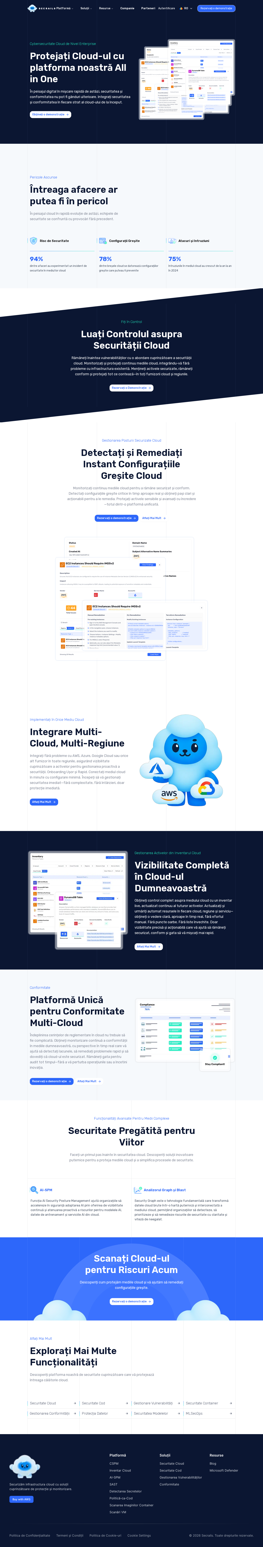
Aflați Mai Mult (151, 518)
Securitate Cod (171, 1470)
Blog (213, 1463)
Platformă (63, 8)
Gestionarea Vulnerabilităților (181, 1477)
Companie (127, 8)
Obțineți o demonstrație (48, 114)
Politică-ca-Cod (121, 1498)
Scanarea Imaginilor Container (131, 1505)
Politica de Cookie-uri (105, 1535)
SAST (113, 1484)
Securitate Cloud (172, 1463)
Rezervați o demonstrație (216, 8)
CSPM (114, 1463)
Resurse (104, 8)
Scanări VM (118, 1512)
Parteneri (148, 8)
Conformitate (169, 1484)
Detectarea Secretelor (126, 1491)
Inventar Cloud (120, 1470)
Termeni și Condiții (69, 1535)
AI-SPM (115, 1477)
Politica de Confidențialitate (29, 1535)
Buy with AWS (21, 1499)
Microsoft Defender (224, 1470)
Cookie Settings (139, 1535)
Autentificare (166, 8)
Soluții (84, 8)
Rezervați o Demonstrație (129, 388)
